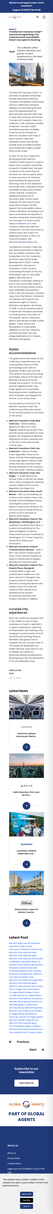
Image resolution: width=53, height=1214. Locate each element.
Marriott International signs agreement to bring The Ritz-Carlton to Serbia (24, 1023)
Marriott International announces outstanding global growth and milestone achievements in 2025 (26, 964)
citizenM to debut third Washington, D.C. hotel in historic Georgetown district (25, 946)
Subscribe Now (26, 1083)
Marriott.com (24, 223)
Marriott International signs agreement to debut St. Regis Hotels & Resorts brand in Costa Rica (25, 983)
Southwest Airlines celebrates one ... (26, 852)
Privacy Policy (13, 1158)
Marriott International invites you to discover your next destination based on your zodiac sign (25, 1001)
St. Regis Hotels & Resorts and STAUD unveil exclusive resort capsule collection (24, 992)
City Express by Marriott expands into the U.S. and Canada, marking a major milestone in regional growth (26, 1007)
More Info (26, 1194)
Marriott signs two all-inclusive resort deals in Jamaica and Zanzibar (24, 943)
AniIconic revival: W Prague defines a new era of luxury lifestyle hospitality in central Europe (26, 1017)
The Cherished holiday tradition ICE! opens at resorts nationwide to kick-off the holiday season (25, 1026)
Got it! (26, 1206)
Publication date (15, 672)
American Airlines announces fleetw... (26, 735)
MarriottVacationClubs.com (23, 242)
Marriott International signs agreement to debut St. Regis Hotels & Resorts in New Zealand (25, 955)
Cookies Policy (14, 1163)
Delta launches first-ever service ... (26, 793)
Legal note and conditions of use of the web (26, 1171)
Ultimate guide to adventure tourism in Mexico (23, 1004)
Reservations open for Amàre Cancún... (26, 911)
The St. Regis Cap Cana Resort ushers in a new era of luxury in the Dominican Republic (26, 989)
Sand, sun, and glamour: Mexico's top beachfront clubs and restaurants (25, 974)
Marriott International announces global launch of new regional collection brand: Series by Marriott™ (26, 986)
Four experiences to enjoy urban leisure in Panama (25, 1032)
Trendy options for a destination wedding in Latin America (25, 995)
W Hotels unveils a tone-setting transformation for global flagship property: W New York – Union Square (26, 970)
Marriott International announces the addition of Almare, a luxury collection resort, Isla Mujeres (26, 1029)
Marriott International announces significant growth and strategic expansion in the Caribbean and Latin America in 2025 (26, 958)
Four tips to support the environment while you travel (23, 977)
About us (11, 1153)
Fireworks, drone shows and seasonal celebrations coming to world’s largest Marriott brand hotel (25, 967)
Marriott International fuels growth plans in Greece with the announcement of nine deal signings (25, 952)
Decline (26, 1200)
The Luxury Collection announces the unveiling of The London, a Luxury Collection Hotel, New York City (25, 949)
